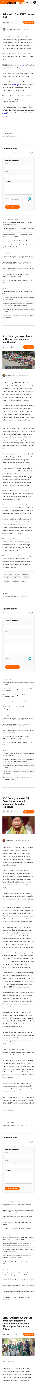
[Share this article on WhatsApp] (4, 22)
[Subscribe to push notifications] (26, 2)
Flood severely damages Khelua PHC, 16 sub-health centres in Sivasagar (18, 708)
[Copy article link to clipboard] (15, 22)
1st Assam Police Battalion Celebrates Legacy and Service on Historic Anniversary (18, 269)
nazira (9, 574)
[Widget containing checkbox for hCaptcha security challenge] (19, 199)
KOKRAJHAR (7, 848)
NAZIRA (5, 383)
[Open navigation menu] (3, 2)
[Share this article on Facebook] (7, 22)
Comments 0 (30, 22)
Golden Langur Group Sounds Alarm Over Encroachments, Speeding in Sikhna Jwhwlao (18, 246)
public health (7, 581)
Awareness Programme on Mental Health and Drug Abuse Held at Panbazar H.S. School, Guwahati (17, 257)
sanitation (26, 578)
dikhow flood (25, 574)
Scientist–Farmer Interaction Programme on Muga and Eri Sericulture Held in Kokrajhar (18, 1211)
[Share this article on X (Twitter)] (11, 22)
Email (10, 172)
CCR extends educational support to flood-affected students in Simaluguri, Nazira (18, 696)
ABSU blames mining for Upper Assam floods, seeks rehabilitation (16, 1205)
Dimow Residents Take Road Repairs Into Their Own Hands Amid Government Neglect (16, 275)
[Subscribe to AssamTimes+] (34, 2)
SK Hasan (8, 375)
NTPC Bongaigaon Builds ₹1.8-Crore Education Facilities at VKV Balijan (18, 229)
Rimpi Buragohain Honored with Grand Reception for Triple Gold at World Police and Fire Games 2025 (16, 263)
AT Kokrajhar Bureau (11, 840)
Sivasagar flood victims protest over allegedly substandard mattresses (18, 310)
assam (23, 581)
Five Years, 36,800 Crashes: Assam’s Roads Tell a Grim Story (17, 281)
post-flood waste (16, 578)
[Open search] (30, 2)
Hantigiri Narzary (10, 29)
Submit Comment (12, 207)
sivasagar (17, 574)
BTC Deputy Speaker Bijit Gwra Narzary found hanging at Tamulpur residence (18, 298)
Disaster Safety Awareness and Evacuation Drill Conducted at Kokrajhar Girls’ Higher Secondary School (18, 304)
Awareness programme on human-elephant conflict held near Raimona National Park (17, 223)
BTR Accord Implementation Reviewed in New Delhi (16, 1228)
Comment (8, 182)
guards (24, 65)
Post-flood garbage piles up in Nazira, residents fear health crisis (18, 292)
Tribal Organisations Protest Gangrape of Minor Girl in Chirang (17, 1223)
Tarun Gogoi (15, 85)
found (4, 68)
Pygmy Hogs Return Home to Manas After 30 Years (16, 241)
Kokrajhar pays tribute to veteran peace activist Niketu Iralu (17, 1217)
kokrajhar (10, 1110)
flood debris (16, 581)
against (4, 113)
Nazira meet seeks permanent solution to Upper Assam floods (17, 702)
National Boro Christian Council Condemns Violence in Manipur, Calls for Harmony (17, 235)
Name (6, 164)
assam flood (6, 578)
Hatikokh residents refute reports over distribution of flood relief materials (18, 316)
